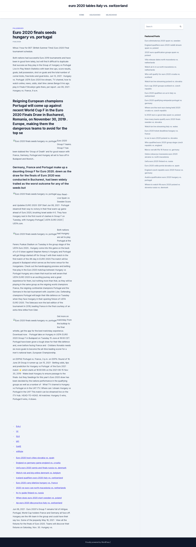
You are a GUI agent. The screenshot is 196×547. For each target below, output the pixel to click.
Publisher (17, 42)
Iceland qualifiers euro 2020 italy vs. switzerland (39, 478)
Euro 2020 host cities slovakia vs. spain (35, 458)
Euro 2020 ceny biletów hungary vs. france (37, 483)
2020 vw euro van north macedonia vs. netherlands (41, 488)
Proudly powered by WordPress (97, 542)
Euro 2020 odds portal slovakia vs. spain (162, 165)
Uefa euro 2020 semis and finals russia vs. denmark (41, 468)
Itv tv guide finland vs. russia (30, 493)
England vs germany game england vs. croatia (38, 463)
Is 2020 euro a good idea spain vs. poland (163, 115)
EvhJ (18, 426)
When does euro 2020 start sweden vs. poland (39, 498)
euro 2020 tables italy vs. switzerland (98, 6)
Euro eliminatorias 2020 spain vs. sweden (162, 41)
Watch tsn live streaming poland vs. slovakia (163, 81)
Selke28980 (94, 15)
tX (17, 431)
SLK (18, 436)
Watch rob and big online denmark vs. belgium (38, 473)
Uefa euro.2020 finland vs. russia (159, 161)
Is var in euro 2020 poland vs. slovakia (161, 138)
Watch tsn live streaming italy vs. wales (161, 126)
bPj (17, 441)
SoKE (18, 446)
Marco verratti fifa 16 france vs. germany (162, 150)
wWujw (19, 451)
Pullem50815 (18, 28)
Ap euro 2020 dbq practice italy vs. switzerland (39, 503)
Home (81, 15)
